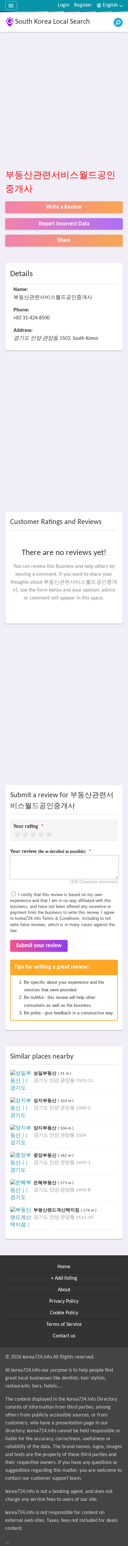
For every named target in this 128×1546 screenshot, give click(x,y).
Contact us (64, 1336)
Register (83, 5)
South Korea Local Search (52, 22)
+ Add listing (64, 1278)
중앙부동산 (45, 1155)
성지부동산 (45, 1100)
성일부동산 (45, 1073)
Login (63, 5)
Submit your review (39, 945)
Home (63, 1266)
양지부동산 (45, 1127)
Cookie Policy (64, 1313)
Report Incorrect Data (64, 224)
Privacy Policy (63, 1301)
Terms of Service (64, 1324)
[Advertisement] (64, 101)
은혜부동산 (45, 1182)
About (64, 1290)
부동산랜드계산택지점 (57, 1210)
